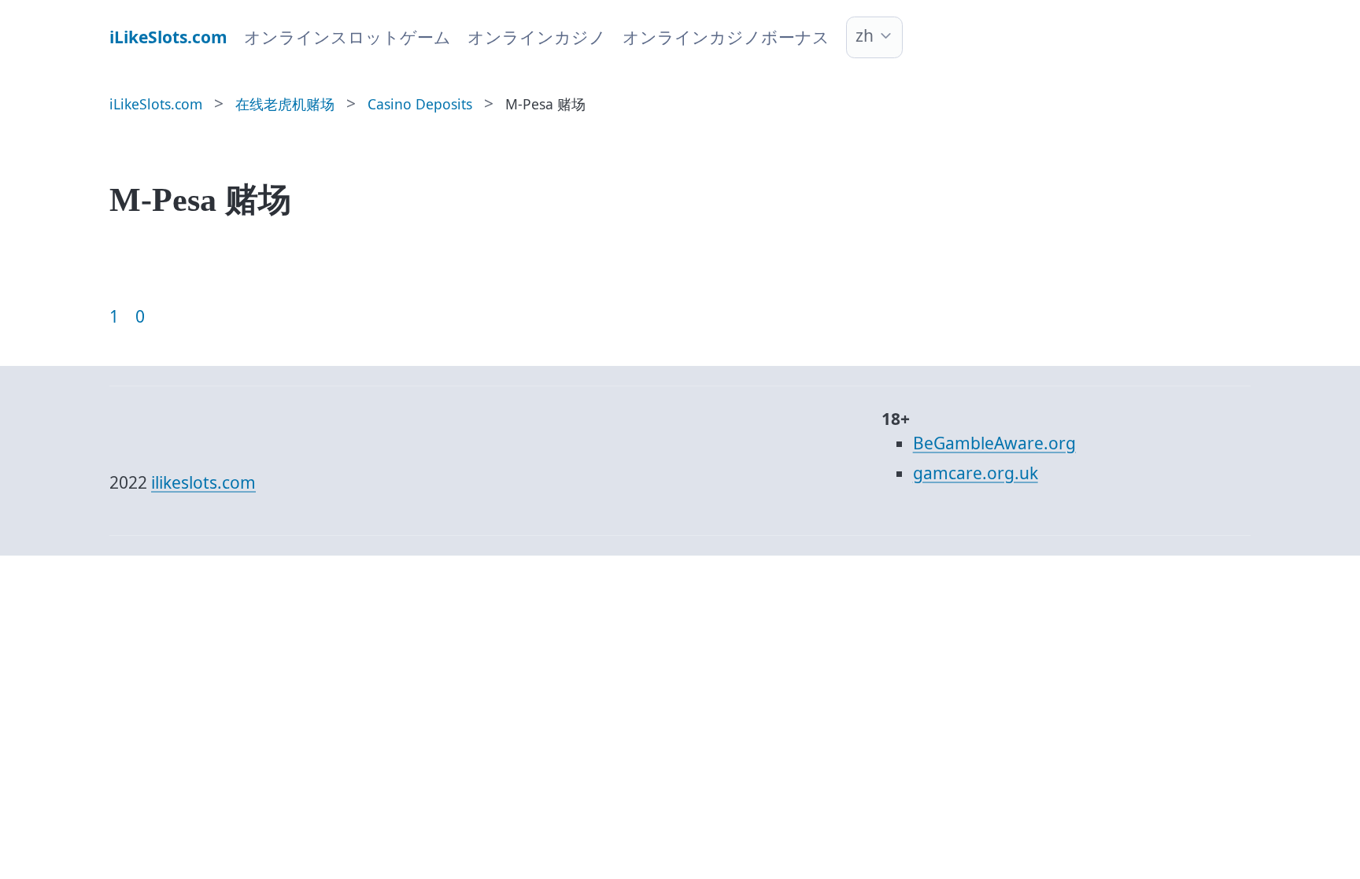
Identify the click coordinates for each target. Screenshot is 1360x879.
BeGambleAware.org (994, 443)
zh (865, 35)
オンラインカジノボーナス (726, 37)
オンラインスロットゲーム (347, 37)
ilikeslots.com (203, 482)
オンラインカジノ (537, 37)
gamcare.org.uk (975, 473)
